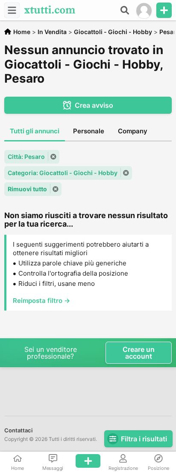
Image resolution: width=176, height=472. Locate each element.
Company (132, 131)
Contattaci (18, 430)
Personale (88, 131)
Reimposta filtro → (41, 300)
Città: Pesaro (26, 156)
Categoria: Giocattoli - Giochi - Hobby (62, 172)
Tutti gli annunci (34, 131)
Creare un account (139, 352)
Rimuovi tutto (27, 189)
